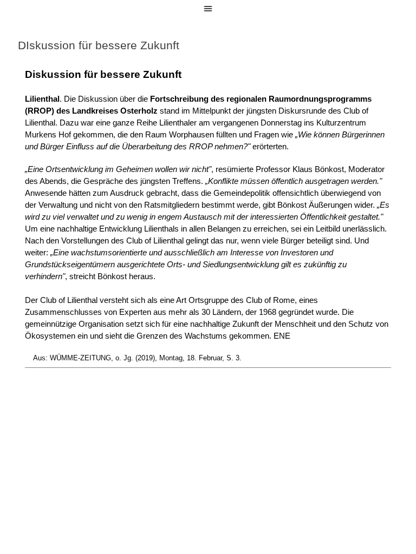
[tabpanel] (208, 217)
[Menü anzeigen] (208, 9)
